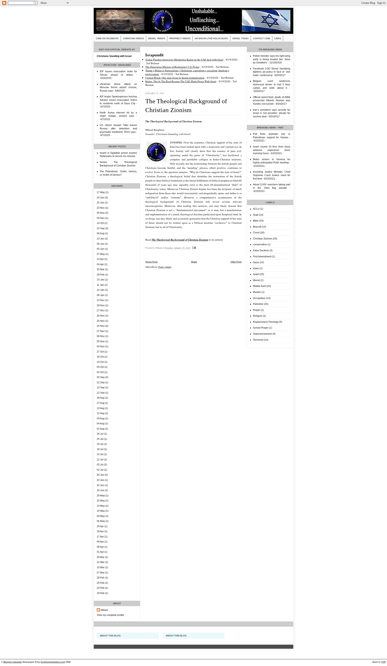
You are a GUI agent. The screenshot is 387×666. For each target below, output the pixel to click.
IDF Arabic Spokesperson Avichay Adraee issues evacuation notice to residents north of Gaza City (118, 100)
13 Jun (100, 238)
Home (194, 261)
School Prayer (260, 327)
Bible (256, 220)
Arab (255, 214)
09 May (101, 516)
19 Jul (100, 444)
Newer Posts (151, 261)
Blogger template (12, 662)
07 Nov (101, 331)
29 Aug (100, 397)
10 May (101, 510)
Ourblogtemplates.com (53, 662)
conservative (260, 244)
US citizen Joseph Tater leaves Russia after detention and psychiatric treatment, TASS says (118, 128)
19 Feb (100, 593)
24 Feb (100, 588)
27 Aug (100, 403)
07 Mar (100, 572)
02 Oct (100, 372)
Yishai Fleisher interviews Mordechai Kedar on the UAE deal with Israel (184, 59)
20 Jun (100, 485)
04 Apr (100, 264)
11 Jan (100, 285)
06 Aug (100, 233)
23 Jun (100, 480)
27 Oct (100, 351)
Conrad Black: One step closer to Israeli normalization (174, 77)
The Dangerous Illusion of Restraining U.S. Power (172, 67)
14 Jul (100, 454)
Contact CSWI (261, 38)
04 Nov (101, 346)
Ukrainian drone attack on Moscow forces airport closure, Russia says (118, 87)
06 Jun (100, 243)
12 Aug (100, 413)
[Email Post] (194, 247)
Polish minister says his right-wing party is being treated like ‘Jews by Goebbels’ (271, 59)
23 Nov (101, 207)
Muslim (257, 292)
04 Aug (100, 423)
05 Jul (100, 464)
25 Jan (100, 202)
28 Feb (100, 577)
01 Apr (100, 552)
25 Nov (101, 321)
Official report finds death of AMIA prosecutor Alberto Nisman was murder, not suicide (271, 100)
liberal (256, 280)
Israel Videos (156, 38)
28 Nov (101, 305)
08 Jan (100, 295)
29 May (101, 495)
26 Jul (100, 433)
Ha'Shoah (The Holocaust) (211, 38)
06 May (101, 521)
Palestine (258, 304)
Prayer (256, 310)
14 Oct (100, 223)
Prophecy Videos (179, 38)
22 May (101, 500)
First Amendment (262, 256)
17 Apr (100, 536)
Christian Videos (133, 38)
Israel (256, 274)
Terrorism (258, 339)
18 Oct (100, 356)
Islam (256, 268)
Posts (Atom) (164, 266)
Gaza (256, 262)
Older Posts (236, 261)
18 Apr (100, 531)
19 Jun (100, 490)
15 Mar (100, 567)
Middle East (259, 286)
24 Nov (101, 326)
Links (277, 38)
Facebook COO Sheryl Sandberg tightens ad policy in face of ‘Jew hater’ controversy (271, 72)
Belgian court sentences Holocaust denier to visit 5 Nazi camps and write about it (271, 84)
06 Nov (101, 336)
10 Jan (100, 290)
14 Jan (100, 279)
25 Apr (100, 526)
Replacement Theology (266, 322)
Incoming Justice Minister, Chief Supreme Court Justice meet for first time (271, 175)
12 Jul (100, 459)
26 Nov (101, 315)
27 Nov (101, 310)
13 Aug (100, 408)
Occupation (259, 298)
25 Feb (100, 582)
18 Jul (100, 449)
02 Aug (100, 428)
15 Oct (100, 362)
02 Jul (100, 469)
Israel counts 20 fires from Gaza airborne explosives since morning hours (271, 150)
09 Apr (100, 541)
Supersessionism (262, 333)
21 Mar (100, 562)
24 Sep (101, 228)
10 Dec (101, 300)
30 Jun (100, 474)
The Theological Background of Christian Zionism (180, 239)
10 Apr (100, 259)
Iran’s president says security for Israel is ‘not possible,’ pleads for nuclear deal (271, 113)
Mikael (104, 610)
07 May (101, 254)
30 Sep (101, 377)
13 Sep (101, 387)
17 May (101, 192)
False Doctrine (261, 250)
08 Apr (100, 546)
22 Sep (101, 382)
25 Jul (100, 439)
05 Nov (101, 218)
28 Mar (100, 557)
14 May (101, 505)
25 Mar (100, 269)
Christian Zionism (262, 238)
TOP (383, 662)
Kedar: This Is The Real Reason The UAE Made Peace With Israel (180, 81)
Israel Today (240, 38)
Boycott (257, 226)
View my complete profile (110, 615)
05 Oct (100, 367)
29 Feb (100, 274)
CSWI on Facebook (107, 38)
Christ (256, 232)
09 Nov (101, 212)
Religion (257, 315)
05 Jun (100, 248)
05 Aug (100, 418)
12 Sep (101, 392)
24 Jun (100, 197)
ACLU (256, 208)
